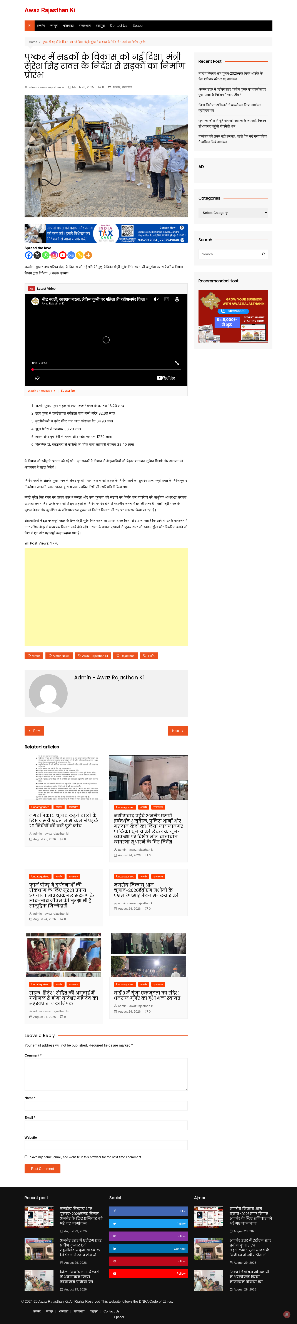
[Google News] (71, 255)
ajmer (36, 655)
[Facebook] (29, 255)
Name (30, 1098)
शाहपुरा (100, 25)
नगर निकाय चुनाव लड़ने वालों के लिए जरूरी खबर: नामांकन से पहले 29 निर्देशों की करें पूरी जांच (63, 820)
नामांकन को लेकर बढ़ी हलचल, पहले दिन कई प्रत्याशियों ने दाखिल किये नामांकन (233, 139)
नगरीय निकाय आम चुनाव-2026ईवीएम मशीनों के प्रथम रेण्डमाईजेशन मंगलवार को (146, 890)
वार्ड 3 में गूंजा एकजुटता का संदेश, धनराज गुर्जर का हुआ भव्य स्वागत (147, 995)
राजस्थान (85, 25)
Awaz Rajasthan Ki (50, 10)
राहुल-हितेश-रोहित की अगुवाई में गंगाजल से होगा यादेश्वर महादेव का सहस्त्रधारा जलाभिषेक (63, 998)
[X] (37, 255)
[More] (88, 255)
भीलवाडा (68, 25)
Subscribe (68, 391)
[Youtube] (63, 255)
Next (175, 731)
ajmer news (61, 655)
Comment (33, 1055)
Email (30, 1117)
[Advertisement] (106, 597)
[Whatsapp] (46, 255)
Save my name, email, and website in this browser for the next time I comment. (86, 1157)
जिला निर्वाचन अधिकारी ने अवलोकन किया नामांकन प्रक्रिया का (230, 108)
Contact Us (118, 25)
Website (31, 1137)
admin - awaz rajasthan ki (46, 87)
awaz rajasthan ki (95, 655)
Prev (36, 731)
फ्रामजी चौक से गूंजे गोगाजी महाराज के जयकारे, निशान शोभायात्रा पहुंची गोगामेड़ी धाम (232, 123)
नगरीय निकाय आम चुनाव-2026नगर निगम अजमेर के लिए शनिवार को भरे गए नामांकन (231, 76)
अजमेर (41, 25)
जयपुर (54, 25)
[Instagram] (54, 255)
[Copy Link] (79, 255)
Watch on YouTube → (41, 391)
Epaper (138, 25)
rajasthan (128, 655)
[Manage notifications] (286, 1314)
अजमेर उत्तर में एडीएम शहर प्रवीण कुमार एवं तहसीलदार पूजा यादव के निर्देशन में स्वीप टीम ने (232, 92)
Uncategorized (40, 807)
